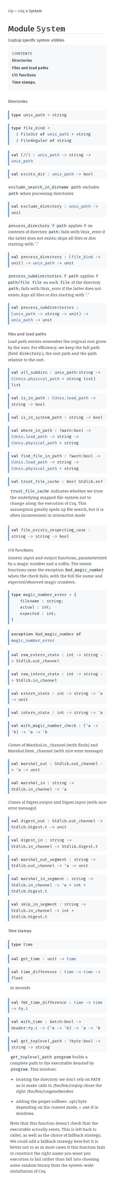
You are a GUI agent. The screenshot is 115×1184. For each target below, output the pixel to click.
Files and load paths (30, 68)
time (71, 958)
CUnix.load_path (70, 398)
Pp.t (23, 1008)
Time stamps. (24, 82)
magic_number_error (33, 640)
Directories (22, 60)
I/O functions (24, 75)
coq (21, 11)
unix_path (58, 134)
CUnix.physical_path (36, 378)
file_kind (82, 256)
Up (10, 11)
